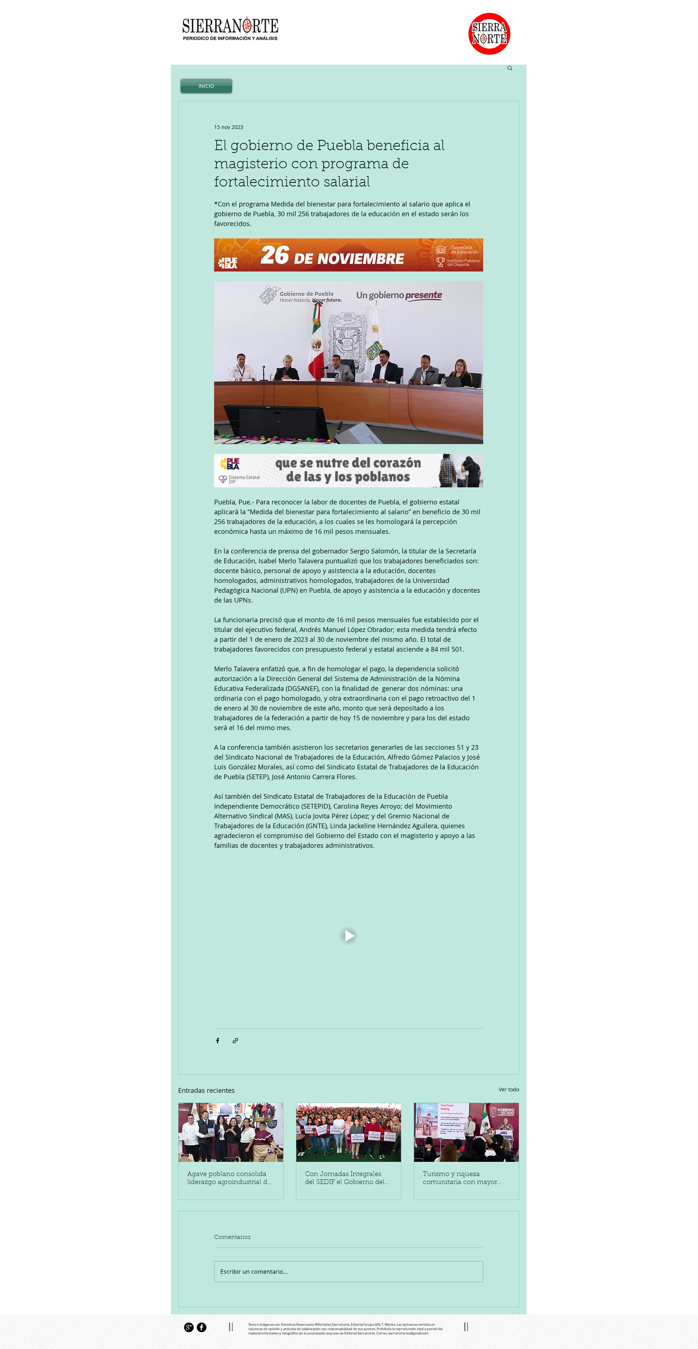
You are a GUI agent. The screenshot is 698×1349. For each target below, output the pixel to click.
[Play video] (348, 935)
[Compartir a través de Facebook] (217, 1040)
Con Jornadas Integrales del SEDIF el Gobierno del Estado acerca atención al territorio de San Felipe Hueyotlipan (345, 1179)
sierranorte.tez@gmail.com (408, 1333)
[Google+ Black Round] (189, 1327)
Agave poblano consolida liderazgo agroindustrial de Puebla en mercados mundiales (229, 1179)
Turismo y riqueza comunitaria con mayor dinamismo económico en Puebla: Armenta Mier (464, 1179)
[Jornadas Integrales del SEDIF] (348, 1132)
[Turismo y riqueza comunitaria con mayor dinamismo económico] (466, 1132)
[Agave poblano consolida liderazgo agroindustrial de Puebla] (230, 1132)
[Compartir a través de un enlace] (235, 1040)
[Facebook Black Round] (201, 1327)
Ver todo (509, 1089)
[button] (509, 68)
